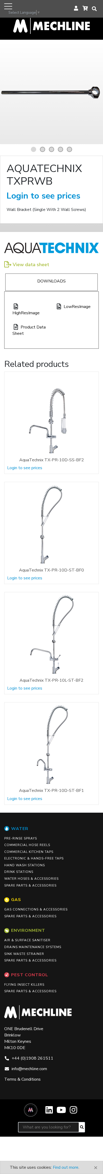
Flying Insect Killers (24, 985)
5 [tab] (70, 149)
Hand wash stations (24, 865)
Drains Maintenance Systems (32, 947)
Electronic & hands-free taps (34, 858)
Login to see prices (43, 195)
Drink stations (18, 872)
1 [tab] (34, 149)
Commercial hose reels (27, 845)
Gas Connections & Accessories (36, 909)
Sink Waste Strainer (24, 954)
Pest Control (29, 975)
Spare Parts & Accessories (30, 885)
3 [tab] (52, 149)
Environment (28, 930)
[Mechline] (51, 25)
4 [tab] (61, 149)
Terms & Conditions (22, 1079)
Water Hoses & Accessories (31, 879)
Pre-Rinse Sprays (20, 838)
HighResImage (26, 313)
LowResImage (77, 307)
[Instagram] (73, 1111)
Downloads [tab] (51, 281)
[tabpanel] (51, 93)
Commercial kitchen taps (28, 852)
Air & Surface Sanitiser (27, 940)
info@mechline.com (29, 1069)
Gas (16, 900)
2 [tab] (43, 149)
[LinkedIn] (49, 1111)
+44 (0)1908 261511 (32, 1058)
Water (19, 829)
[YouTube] (61, 1111)
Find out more (65, 1167)
